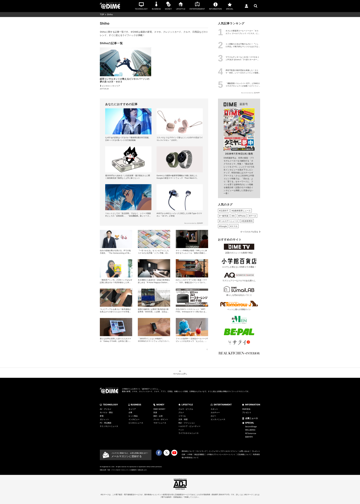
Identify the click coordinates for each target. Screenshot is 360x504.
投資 (155, 412)
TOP (102, 14)
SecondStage (251, 426)
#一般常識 (223, 216)
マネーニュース (159, 423)
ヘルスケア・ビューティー (189, 426)
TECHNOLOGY (110, 404)
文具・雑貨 (183, 419)
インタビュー (134, 419)
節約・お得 (158, 416)
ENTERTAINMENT (223, 404)
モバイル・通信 (106, 412)
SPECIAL (249, 422)
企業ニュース (251, 418)
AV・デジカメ (105, 409)
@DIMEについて (188, 451)
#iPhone (242, 216)
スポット (214, 409)
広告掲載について (244, 454)
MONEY (160, 404)
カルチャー (215, 412)
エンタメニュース (218, 419)
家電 (102, 416)
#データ (252, 216)
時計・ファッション (186, 423)
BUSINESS (136, 404)
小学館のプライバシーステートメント (221, 454)
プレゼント (246, 412)
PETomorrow (250, 433)
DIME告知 (246, 409)
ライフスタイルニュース (188, 433)
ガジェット (104, 419)
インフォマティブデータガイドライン (223, 451)
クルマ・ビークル (185, 409)
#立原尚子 (223, 210)
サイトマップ (201, 451)
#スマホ (233, 226)
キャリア (132, 409)
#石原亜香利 (247, 221)
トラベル (182, 416)
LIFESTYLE (187, 404)
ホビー (213, 416)
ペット (181, 430)
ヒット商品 (133, 416)
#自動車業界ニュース (241, 210)
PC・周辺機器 (105, 423)
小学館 (189, 454)
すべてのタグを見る (249, 231)
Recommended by (190, 223)
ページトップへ (180, 374)
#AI (233, 216)
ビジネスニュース (136, 423)
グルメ (181, 412)
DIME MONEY (159, 409)
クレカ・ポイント (160, 419)
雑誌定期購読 (199, 454)
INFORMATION (252, 404)
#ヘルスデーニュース (228, 221)
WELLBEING (250, 430)
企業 (130, 412)
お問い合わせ (244, 451)
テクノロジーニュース (109, 426)
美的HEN (249, 437)
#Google (223, 226)
